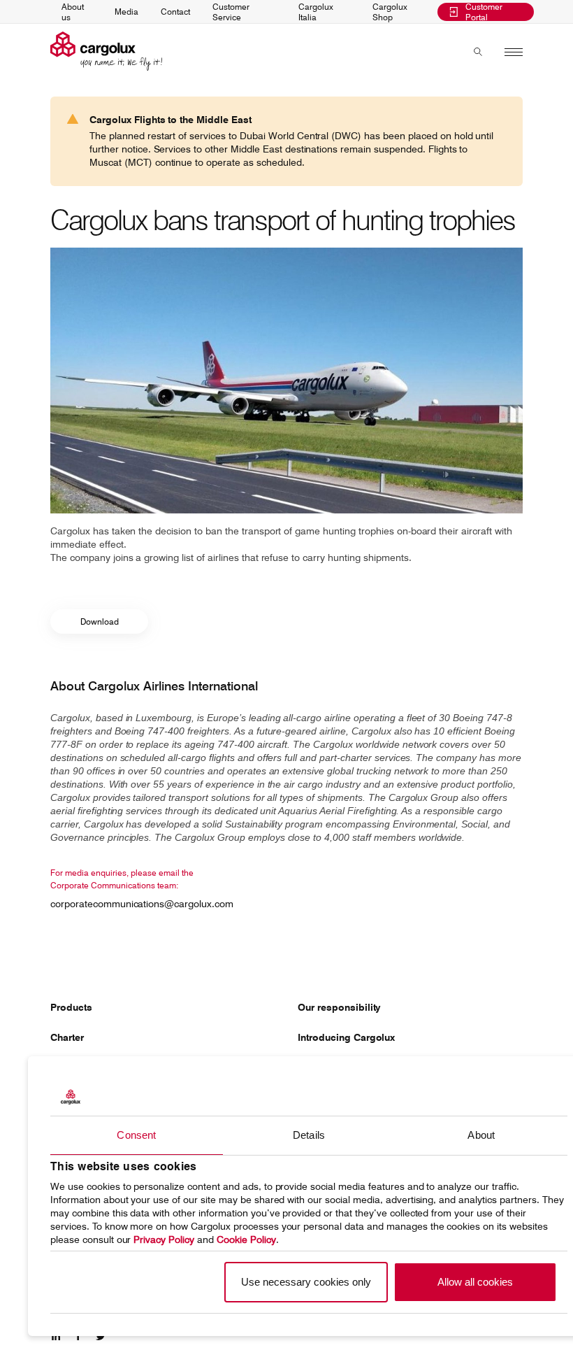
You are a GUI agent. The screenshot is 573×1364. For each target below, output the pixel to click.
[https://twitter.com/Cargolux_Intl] (100, 1339)
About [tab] (481, 1135)
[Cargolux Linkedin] (55, 1339)
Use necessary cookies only (306, 1282)
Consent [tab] (136, 1135)
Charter (67, 1037)
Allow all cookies (475, 1282)
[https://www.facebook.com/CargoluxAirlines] (78, 1339)
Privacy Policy (163, 1239)
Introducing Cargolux (346, 1037)
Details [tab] (309, 1135)
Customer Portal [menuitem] (483, 12)
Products (71, 1007)
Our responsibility (339, 1007)
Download (99, 621)
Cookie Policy (246, 1239)
